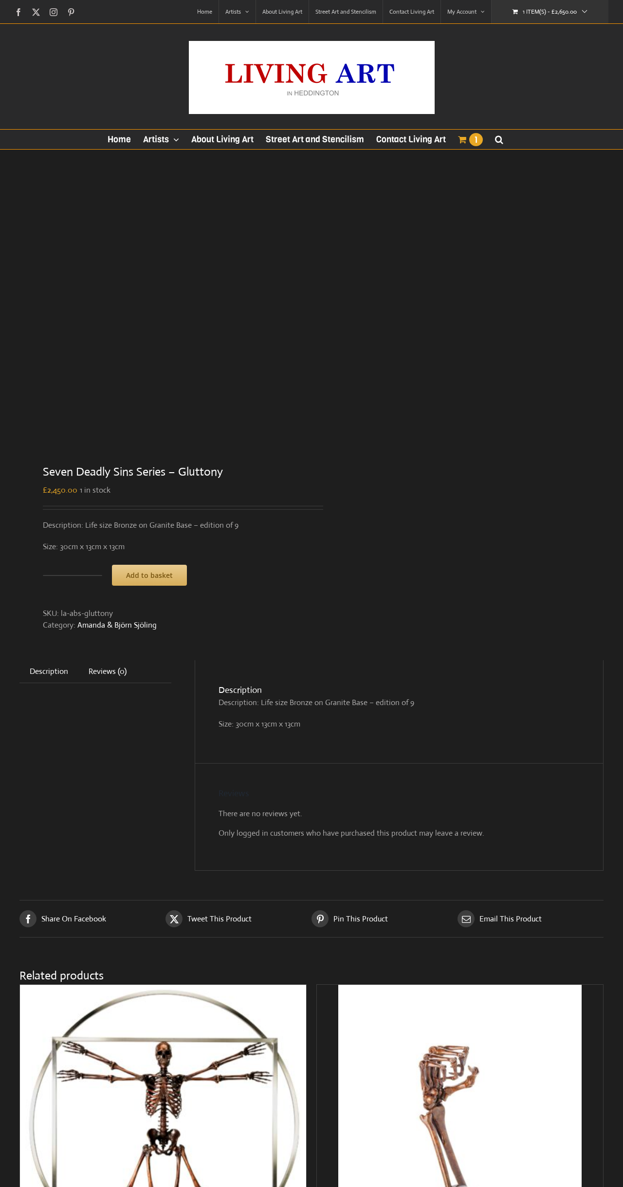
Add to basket (149, 575)
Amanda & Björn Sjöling (117, 625)
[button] (499, 139)
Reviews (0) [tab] (108, 671)
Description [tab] (49, 671)
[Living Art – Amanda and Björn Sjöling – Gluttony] (159, 299)
